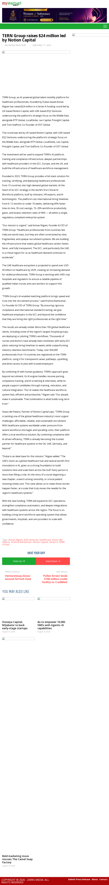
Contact (103, 879)
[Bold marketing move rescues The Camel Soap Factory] (18, 744)
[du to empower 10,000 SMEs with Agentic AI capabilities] (53, 607)
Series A (53, 542)
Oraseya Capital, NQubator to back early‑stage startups (15, 625)
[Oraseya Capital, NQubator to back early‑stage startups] (18, 607)
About (95, 879)
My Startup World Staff (15, 45)
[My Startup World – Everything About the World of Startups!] (11, 6)
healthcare (45, 539)
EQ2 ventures (31, 539)
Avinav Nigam (15, 539)
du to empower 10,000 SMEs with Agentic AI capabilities (51, 625)
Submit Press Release (79, 879)
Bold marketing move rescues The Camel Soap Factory (17, 859)
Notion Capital (40, 542)
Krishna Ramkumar (21, 542)
